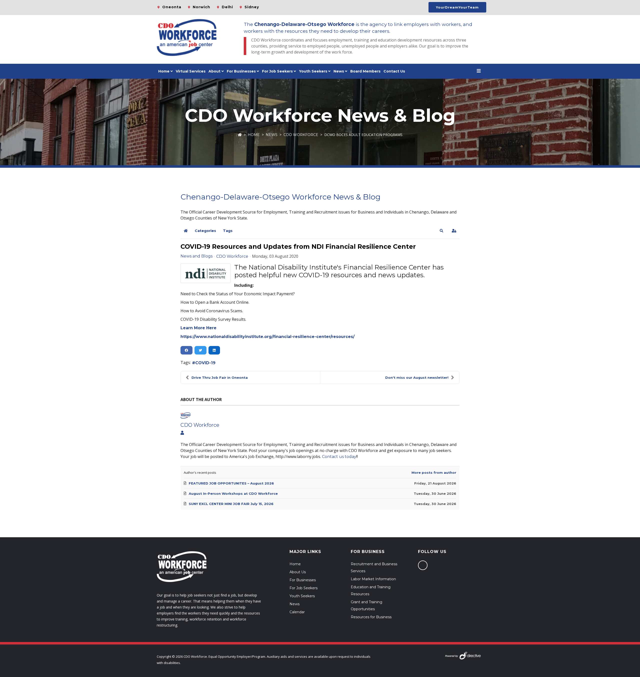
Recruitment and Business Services (374, 567)
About (214, 71)
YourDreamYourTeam (457, 7)
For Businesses (241, 71)
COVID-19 (205, 362)
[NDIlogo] (205, 273)
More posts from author (434, 472)
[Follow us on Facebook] (423, 565)
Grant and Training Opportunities (366, 605)
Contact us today (339, 456)
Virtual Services (191, 71)
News (339, 71)
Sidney (251, 7)
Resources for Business (371, 617)
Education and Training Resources (370, 590)
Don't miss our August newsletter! (416, 378)
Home (164, 71)
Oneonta (171, 7)
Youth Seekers (302, 596)
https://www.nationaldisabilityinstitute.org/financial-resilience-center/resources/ (267, 336)
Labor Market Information (373, 579)
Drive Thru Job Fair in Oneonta (220, 378)
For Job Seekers (304, 588)
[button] (441, 231)
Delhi (227, 7)
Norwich (201, 7)
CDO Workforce (301, 134)
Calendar (297, 612)
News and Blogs (196, 256)
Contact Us (394, 71)
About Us (298, 572)
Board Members (365, 71)
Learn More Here (198, 328)
